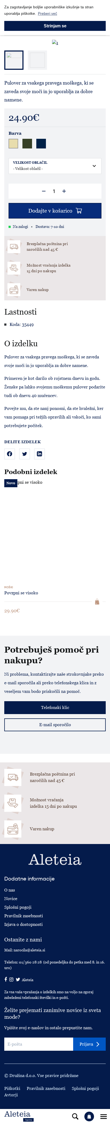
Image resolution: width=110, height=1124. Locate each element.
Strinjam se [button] (55, 26)
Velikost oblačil (30, 162)
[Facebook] (9, 454)
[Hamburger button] (103, 1116)
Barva (15, 133)
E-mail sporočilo (55, 724)
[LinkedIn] (39, 454)
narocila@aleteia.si (29, 950)
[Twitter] (24, 454)
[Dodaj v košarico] (97, 601)
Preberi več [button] (47, 13)
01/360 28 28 (30, 962)
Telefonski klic (55, 707)
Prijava (86, 1044)
